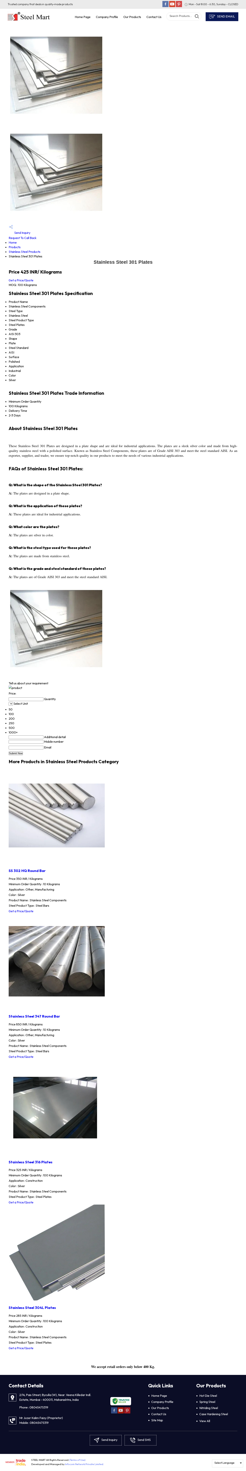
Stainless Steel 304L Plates (32, 1307)
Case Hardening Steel (213, 1414)
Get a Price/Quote (21, 280)
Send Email (225, 16)
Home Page (83, 17)
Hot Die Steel (208, 1396)
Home (13, 242)
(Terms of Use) (77, 1459)
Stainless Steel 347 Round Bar (34, 1016)
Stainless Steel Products (24, 252)
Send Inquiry (22, 233)
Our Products (132, 17)
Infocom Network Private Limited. (84, 1464)
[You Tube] (172, 6)
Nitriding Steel (208, 1408)
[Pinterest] (179, 6)
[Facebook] (165, 6)
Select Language (224, 1462)
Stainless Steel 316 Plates (30, 1162)
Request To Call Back (23, 238)
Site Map (157, 1420)
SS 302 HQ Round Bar (27, 870)
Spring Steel (207, 1402)
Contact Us (153, 17)
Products (15, 247)
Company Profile (107, 17)
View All (204, 1421)
